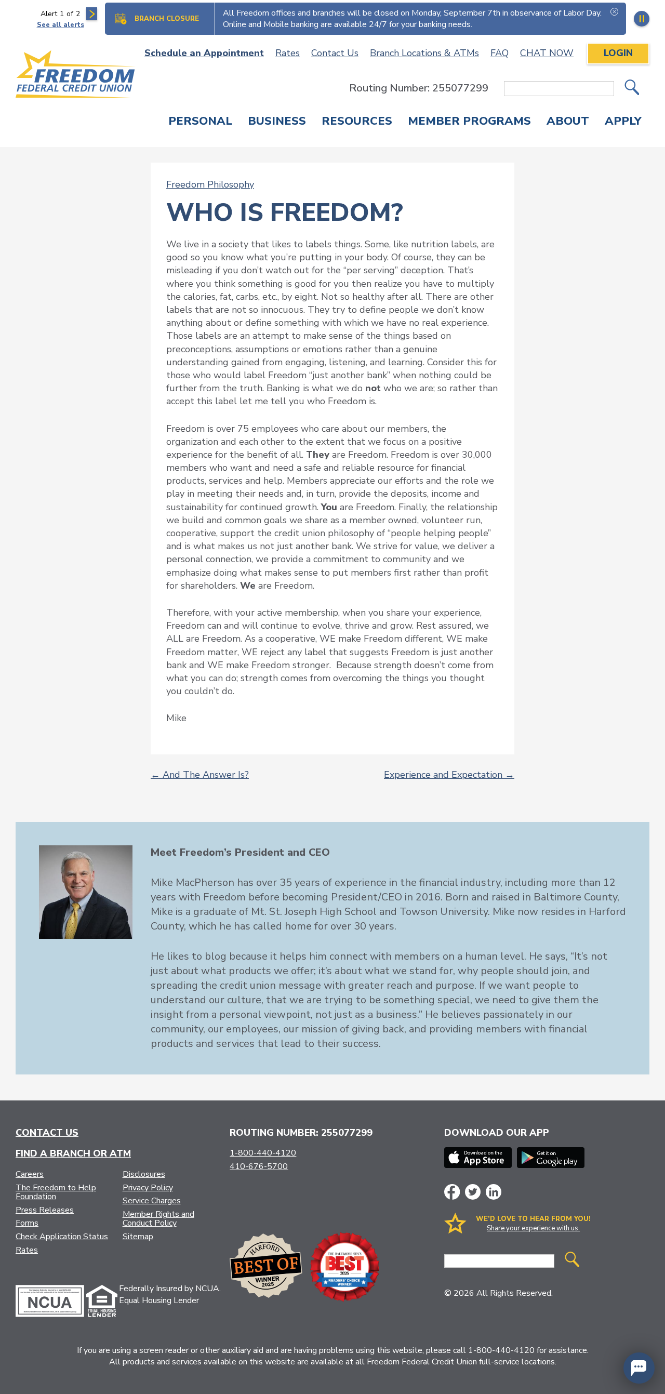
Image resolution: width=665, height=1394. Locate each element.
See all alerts (60, 25)
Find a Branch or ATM (73, 1153)
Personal (200, 122)
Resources (357, 122)
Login (618, 53)
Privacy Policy (148, 1187)
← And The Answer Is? (200, 774)
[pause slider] (641, 18)
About (568, 122)
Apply (623, 122)
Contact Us (334, 53)
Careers (30, 1174)
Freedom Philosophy (210, 184)
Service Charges (152, 1200)
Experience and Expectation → (449, 774)
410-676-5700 (259, 1166)
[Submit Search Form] (631, 88)
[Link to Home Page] (76, 75)
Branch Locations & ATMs (424, 53)
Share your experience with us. (533, 1228)
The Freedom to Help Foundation (56, 1192)
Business (277, 122)
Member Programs (469, 122)
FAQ (499, 53)
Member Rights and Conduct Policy (158, 1219)
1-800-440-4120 (263, 1153)
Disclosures (144, 1174)
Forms (27, 1223)
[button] (639, 1368)
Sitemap (138, 1236)
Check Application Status (62, 1236)
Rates (287, 53)
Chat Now (547, 53)
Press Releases (45, 1210)
